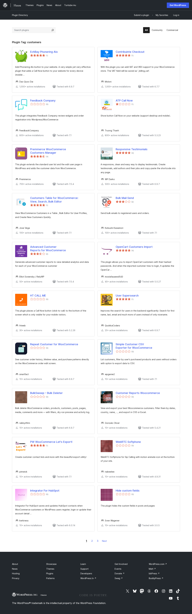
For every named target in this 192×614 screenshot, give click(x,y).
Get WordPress (178, 5)
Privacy (15, 578)
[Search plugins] (53, 30)
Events (118, 569)
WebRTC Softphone (128, 441)
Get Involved (121, 564)
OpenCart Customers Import (134, 246)
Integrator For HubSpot (44, 490)
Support (84, 569)
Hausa (43, 595)
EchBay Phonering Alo (44, 51)
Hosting (16, 573)
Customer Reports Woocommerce (138, 393)
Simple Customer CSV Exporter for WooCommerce (134, 346)
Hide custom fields (128, 490)
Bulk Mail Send (125, 198)
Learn (83, 564)
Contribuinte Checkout (130, 51)
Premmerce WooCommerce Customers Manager (48, 151)
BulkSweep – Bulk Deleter (46, 393)
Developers (86, 573)
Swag (119, 578)
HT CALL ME (38, 295)
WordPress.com (158, 564)
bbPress (154, 573)
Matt (152, 569)
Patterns (50, 578)
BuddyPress (156, 578)
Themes (50, 569)
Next (104, 541)
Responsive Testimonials (131, 149)
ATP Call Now (124, 100)
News (15, 569)
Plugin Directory (20, 15)
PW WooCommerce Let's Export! (51, 441)
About (15, 564)
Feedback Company (43, 100)
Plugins (49, 573)
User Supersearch (127, 295)
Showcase (51, 564)
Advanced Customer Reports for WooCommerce (48, 248)
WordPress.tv (88, 578)
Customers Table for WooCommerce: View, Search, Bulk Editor (54, 199)
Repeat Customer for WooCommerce (54, 344)
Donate (119, 573)
